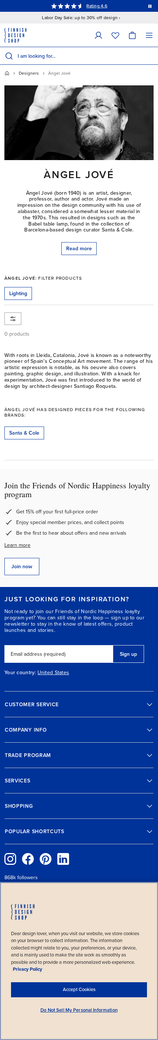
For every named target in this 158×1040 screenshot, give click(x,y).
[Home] (7, 73)
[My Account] (98, 35)
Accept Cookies (79, 990)
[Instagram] (10, 859)
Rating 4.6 (96, 5)
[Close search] (151, 56)
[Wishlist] (115, 35)
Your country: (20, 673)
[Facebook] (28, 859)
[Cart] (132, 35)
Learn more (17, 545)
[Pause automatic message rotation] (150, 6)
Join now (21, 566)
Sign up (128, 654)
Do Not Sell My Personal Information (79, 1010)
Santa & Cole (24, 433)
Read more (79, 248)
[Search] (8, 56)
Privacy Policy (27, 969)
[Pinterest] (45, 859)
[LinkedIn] (63, 859)
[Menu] (149, 35)
